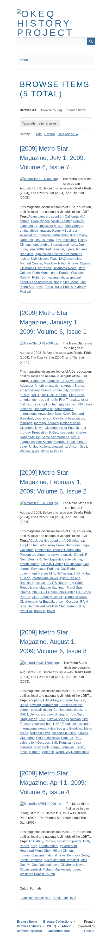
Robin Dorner (41, 277)
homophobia (40, 244)
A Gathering (36, 381)
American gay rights (49, 385)
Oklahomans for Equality (62, 428)
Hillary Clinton (63, 851)
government (28, 573)
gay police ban (66, 240)
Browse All (28, 110)
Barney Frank (54, 545)
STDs (80, 606)
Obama (85, 263)
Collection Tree (59, 931)
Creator (49, 134)
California (27, 550)
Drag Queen (28, 719)
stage (57, 282)
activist (43, 540)
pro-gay (25, 432)
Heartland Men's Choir (35, 851)
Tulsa (49, 287)
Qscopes (77, 273)
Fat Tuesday (72, 564)
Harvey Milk (46, 573)
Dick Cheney (74, 226)
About (66, 926)
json (48, 898)
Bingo (24, 705)
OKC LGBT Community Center (53, 592)
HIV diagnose (43, 409)
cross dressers (76, 710)
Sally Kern (58, 742)
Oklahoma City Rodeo (35, 268)
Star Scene (71, 282)
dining (24, 230)
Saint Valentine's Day (43, 606)
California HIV (74, 216)
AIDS (67, 540)
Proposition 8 (41, 432)
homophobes (63, 409)
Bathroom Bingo (77, 545)
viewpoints (59, 446)
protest (36, 869)
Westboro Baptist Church (37, 874)
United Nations (39, 446)
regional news (76, 432)
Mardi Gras (75, 587)
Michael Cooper (31, 263)
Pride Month (40, 273)
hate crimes (73, 724)
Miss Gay (50, 263)
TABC (80, 747)
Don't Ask (80, 235)
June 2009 (36, 249)
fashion (75, 719)
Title (39, 134)
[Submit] (91, 41)
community (60, 390)
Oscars (25, 869)
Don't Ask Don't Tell (54, 395)
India (86, 724)
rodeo (76, 869)
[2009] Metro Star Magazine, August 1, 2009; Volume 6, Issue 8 (53, 642)
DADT (35, 395)
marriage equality (46, 423)
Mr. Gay (32, 865)
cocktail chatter (61, 221)
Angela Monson (75, 385)
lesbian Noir (28, 259)
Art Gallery (32, 390)
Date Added (66, 134)
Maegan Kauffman (52, 587)
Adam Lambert (38, 216)
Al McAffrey (50, 700)
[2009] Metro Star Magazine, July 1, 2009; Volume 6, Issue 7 (52, 158)
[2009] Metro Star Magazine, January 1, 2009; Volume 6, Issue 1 (53, 322)
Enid (42, 719)
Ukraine (34, 752)
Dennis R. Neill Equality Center (50, 559)
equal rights (49, 400)
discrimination (40, 230)
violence (48, 752)
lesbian (40, 583)
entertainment (29, 400)
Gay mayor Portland (45, 569)
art (21, 390)
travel (39, 287)
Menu (24, 60)
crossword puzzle (51, 226)
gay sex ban (67, 404)
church (24, 221)
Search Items (76, 110)
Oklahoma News (64, 268)
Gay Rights (68, 569)
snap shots (60, 277)
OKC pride (27, 738)
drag (34, 846)
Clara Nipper (40, 221)
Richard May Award (56, 869)
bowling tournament (44, 705)
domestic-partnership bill (55, 235)
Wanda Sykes (29, 451)
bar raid (79, 700)
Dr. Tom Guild (74, 714)
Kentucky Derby (78, 855)
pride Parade (60, 273)
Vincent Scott (78, 446)
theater (81, 442)
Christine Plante (70, 705)
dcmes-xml (36, 898)
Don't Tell (26, 240)
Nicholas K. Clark (64, 733)
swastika (26, 611)
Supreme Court (64, 442)
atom (23, 898)
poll (83, 428)
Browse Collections (57, 921)
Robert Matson (30, 437)
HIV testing (64, 573)
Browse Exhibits (29, 926)
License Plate (48, 259)
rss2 (73, 898)
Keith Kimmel (54, 249)
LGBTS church (57, 583)
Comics (78, 221)
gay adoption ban (45, 404)
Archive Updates (29, 931)
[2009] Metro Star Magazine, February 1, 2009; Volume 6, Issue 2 (53, 482)
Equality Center (52, 564)
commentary (28, 226)
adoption (57, 216)
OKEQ (51, 926)
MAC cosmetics (70, 259)
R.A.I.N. (25, 277)
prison (60, 601)
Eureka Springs (58, 719)
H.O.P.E (58, 724)
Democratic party (41, 714)
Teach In (40, 611)
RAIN (84, 601)
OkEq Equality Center (47, 597)
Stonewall (67, 747)
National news (68, 263)
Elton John (76, 395)
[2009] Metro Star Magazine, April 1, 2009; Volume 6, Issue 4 (53, 782)
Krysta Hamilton (31, 860)
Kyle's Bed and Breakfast (65, 728)
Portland (67, 738)
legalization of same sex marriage (58, 254)
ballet (69, 700)
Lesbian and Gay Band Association (59, 418)
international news (64, 244)
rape (23, 606)
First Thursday (44, 240)
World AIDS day (52, 451)
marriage (26, 423)
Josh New (54, 414)
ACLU (32, 540)
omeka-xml (61, 898)
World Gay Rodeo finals (72, 752)
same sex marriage (55, 437)
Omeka (89, 931)
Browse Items (27, 921)
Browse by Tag (51, 110)
